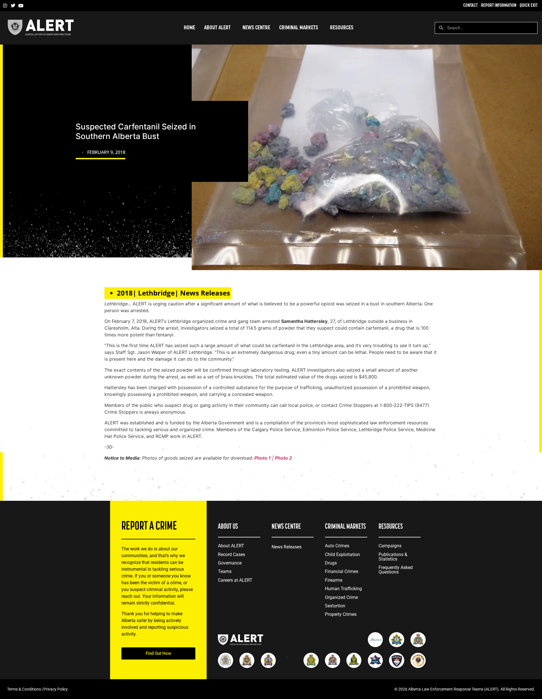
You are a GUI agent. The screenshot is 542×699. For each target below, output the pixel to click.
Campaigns (390, 545)
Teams (224, 571)
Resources (341, 28)
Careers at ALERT (235, 580)
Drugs (331, 563)
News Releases (286, 547)
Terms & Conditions (24, 689)
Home (189, 28)
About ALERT (231, 545)
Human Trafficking (343, 588)
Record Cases (231, 554)
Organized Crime (341, 597)
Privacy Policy (55, 689)
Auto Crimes (337, 545)
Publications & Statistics (393, 557)
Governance (230, 563)
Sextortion (335, 605)
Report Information (498, 5)
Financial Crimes (341, 571)
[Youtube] (21, 5)
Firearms (333, 580)
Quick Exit (528, 5)
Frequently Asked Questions (396, 570)
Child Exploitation (342, 554)
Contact (470, 5)
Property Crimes (341, 614)
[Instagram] (5, 5)
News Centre (256, 28)
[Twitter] (13, 5)
